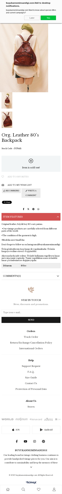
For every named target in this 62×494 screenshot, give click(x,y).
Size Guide (31, 377)
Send (31, 320)
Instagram (35, 441)
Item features (13, 216)
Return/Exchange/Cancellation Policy (31, 342)
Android (48, 430)
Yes (48, 18)
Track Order (31, 337)
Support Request (31, 366)
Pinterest (44, 441)
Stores (31, 406)
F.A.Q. (31, 371)
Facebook (17, 441)
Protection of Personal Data (30, 389)
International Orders (31, 348)
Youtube (26, 441)
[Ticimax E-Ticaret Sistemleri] (31, 482)
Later (31, 18)
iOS (17, 430)
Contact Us (31, 383)
